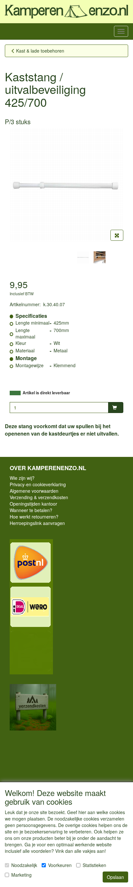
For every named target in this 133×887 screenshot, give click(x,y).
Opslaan (115, 877)
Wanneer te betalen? (31, 510)
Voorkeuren (60, 865)
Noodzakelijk (24, 865)
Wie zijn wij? (22, 478)
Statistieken (94, 865)
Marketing (21, 875)
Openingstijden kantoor (33, 503)
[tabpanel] (83, 257)
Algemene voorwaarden (34, 491)
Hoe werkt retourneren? (34, 516)
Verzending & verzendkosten (39, 497)
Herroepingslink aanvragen (37, 523)
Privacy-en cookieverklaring (38, 484)
